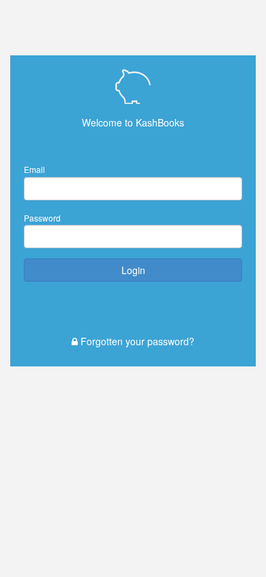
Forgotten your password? (136, 341)
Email (34, 169)
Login (133, 270)
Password (42, 218)
